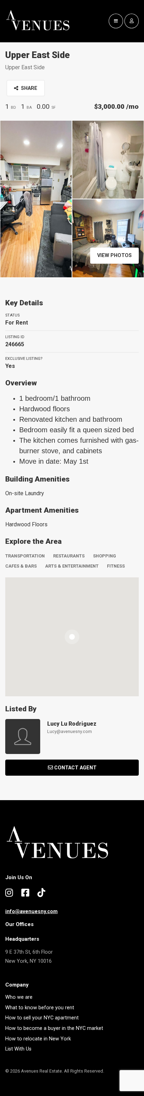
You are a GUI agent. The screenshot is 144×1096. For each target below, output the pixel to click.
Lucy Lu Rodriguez (71, 723)
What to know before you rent (39, 1008)
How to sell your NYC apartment (42, 1018)
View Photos (114, 255)
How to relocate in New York (38, 1039)
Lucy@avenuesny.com (69, 731)
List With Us (18, 1049)
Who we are (19, 997)
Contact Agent (75, 768)
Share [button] (28, 88)
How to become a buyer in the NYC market (54, 1028)
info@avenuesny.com (31, 911)
